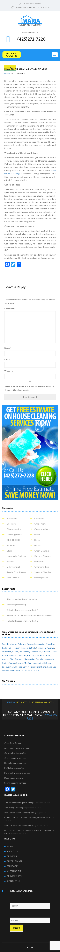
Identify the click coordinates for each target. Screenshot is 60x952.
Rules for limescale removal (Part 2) (22, 610)
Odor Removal (13, 567)
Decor (37, 534)
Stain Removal (13, 577)
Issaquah (16, 648)
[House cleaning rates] (30, 54)
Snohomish (15, 670)
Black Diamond (16, 659)
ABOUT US (12, 851)
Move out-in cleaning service (17, 773)
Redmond (6, 648)
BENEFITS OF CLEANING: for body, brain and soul (29, 615)
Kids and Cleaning (42, 556)
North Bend (41, 667)
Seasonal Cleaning (42, 572)
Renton (24, 648)
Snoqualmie (7, 667)
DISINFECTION (14, 540)
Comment (9, 308)
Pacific (15, 651)
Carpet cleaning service (15, 753)
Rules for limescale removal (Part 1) (22, 621)
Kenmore (13, 655)
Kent (49, 667)
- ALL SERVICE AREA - (30, 670)
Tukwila (39, 659)
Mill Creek (46, 663)
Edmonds (18, 667)
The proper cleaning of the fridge (22, 599)
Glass (9, 550)
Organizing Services (13, 743)
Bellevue (22, 644)
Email (7, 359)
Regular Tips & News (16, 572)
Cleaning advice (14, 529)
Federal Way (24, 651)
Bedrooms (39, 518)
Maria (7, 73)
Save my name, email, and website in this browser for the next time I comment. (29, 388)
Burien (5, 663)
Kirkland (46, 651)
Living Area (39, 561)
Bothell (32, 648)
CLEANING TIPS (15, 871)
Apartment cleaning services (17, 748)
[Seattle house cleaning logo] (30, 20)
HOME (10, 846)
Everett (19, 663)
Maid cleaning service (14, 768)
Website (8, 371)
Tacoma (30, 644)
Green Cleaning (41, 550)
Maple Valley (29, 659)
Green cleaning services (15, 758)
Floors (37, 540)
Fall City (30, 655)
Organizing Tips (41, 567)
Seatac (12, 663)
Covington (41, 648)
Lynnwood (36, 663)
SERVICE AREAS (15, 876)
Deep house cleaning (13, 778)
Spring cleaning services (15, 783)
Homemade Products (16, 556)
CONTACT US (14, 881)
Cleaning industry (42, 529)
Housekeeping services (15, 763)
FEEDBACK (12, 866)
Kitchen (10, 561)
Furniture (11, 545)
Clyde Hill (22, 655)
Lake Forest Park (42, 655)
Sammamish (39, 644)
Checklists (11, 523)
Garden (37, 545)
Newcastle (49, 659)
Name (7, 348)
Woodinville (36, 651)
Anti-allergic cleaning (16, 604)
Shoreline (50, 644)
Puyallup (50, 648)
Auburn (5, 659)
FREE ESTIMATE (14, 861)
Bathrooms (12, 518)
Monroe (13, 644)
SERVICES (12, 856)
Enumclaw (6, 651)
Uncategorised (41, 577)
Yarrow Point (29, 667)
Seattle (5, 644)
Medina (27, 663)
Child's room (40, 523)
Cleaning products (15, 534)
